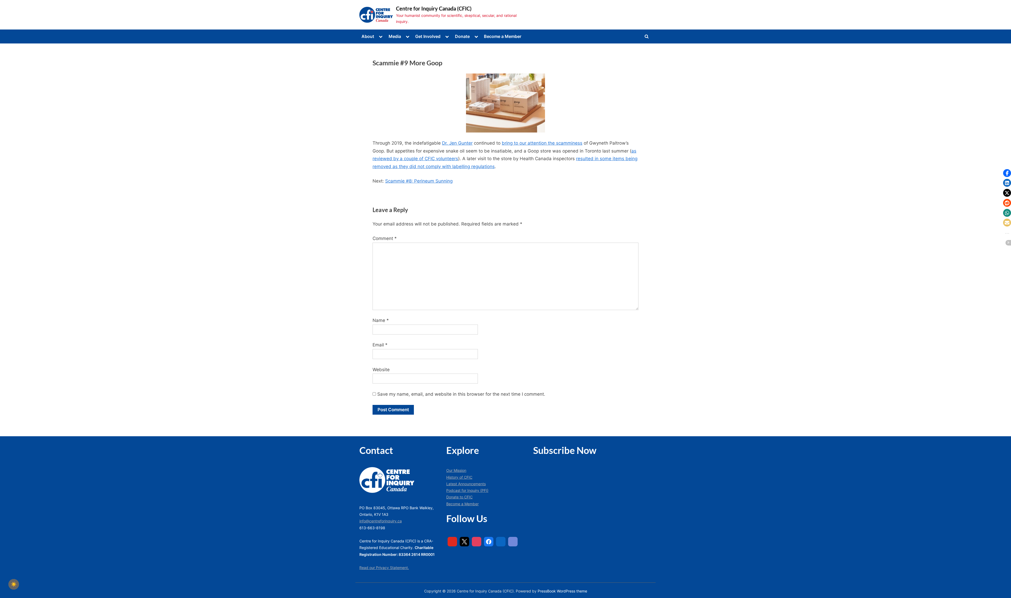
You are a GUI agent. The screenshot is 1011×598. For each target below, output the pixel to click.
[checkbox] (13, 584)
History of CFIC (459, 477)
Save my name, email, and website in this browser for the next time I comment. (461, 394)
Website (381, 369)
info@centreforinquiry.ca (380, 521)
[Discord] (513, 542)
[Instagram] (476, 542)
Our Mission (456, 470)
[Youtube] (452, 542)
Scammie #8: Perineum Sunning (419, 181)
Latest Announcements (466, 484)
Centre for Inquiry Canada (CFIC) (434, 8)
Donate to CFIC (459, 497)
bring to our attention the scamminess (542, 143)
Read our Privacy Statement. (384, 567)
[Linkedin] (501, 542)
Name (381, 320)
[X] (464, 542)
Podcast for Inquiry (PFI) (467, 490)
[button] (1007, 173)
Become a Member (502, 36)
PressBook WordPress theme (562, 591)
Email (380, 344)
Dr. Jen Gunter (457, 143)
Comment (385, 238)
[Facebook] (489, 542)
